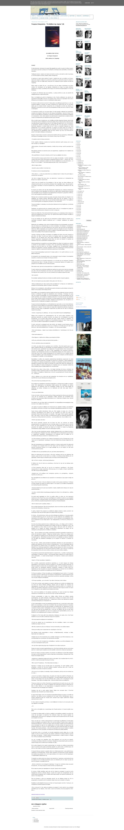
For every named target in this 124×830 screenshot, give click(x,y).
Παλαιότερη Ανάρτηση (69, 808)
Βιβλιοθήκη (79, 241)
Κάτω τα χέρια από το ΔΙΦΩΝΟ (82, 252)
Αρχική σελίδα (51, 808)
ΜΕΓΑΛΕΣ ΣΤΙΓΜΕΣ (44, 18)
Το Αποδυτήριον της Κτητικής (82, 275)
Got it (92, 2)
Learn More (87, 2)
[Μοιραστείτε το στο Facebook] (37, 797)
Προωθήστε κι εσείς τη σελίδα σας (81, 306)
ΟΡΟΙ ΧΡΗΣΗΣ (36, 820)
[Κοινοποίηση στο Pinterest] (38, 797)
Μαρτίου (79, 200)
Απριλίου (79, 198)
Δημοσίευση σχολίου (36, 806)
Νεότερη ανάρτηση (35, 808)
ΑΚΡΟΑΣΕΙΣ (47, 15)
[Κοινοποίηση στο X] (35, 797)
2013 (78, 206)
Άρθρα (78, 227)
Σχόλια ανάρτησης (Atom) (40, 810)
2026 (78, 142)
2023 (78, 147)
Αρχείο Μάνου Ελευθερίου (81, 237)
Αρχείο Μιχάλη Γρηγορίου (81, 238)
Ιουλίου (79, 194)
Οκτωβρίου (80, 163)
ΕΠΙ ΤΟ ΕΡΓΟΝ (64, 15)
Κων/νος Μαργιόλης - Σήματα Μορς (83, 253)
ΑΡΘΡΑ (33, 15)
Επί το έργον (79, 249)
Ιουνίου (79, 195)
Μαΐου (79, 197)
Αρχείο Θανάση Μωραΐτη (81, 234)
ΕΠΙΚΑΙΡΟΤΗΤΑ (35, 18)
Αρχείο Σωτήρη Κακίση (81, 239)
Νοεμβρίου (80, 162)
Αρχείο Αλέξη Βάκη (80, 229)
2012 (78, 208)
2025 (78, 144)
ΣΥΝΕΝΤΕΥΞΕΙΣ (40, 15)
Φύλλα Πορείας (79, 276)
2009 (78, 212)
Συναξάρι (78, 270)
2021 (78, 150)
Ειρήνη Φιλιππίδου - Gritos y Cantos (83, 246)
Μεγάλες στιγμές (79, 264)
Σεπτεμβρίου (80, 191)
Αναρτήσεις (79, 297)
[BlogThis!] (34, 797)
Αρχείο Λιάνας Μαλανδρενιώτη (82, 235)
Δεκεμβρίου (80, 160)
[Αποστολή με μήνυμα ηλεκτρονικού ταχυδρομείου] (33, 797)
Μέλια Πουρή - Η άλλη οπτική (82, 265)
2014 (78, 205)
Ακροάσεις (78, 225)
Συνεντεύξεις (79, 271)
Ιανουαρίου (80, 203)
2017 (78, 156)
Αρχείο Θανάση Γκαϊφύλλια (81, 233)
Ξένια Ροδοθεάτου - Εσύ (82, 184)
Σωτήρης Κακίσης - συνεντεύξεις (82, 274)
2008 (78, 214)
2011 (78, 209)
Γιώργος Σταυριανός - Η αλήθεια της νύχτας (42, 799)
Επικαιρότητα (79, 250)
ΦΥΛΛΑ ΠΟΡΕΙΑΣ (54, 18)
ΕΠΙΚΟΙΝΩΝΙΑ (36, 821)
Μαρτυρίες (79, 262)
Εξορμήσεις (79, 248)
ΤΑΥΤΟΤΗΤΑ (36, 819)
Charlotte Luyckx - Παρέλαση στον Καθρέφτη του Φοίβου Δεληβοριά (83, 279)
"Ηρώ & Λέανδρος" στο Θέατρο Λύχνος (84, 176)
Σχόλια (78, 299)
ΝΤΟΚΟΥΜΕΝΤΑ (55, 15)
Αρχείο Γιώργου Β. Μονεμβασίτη (82, 230)
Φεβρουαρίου (80, 201)
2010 (78, 211)
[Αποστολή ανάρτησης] (50, 799)
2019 (78, 153)
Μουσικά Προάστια (79, 304)
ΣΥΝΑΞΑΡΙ (79, 15)
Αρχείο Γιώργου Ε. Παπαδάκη (82, 231)
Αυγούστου (80, 192)
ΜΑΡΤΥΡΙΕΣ (72, 15)
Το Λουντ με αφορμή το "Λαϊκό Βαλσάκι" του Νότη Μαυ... (83, 168)
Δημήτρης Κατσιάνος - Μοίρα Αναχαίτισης (84, 244)
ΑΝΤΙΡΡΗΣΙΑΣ (86, 15)
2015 (78, 159)
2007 (78, 215)
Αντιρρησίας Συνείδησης (81, 226)
